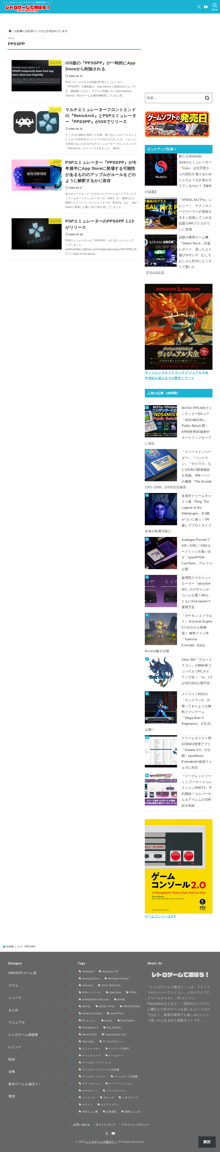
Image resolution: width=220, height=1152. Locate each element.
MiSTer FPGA (107, 1006)
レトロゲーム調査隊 (23, 1034)
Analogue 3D (110, 971)
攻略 (11, 1071)
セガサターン (90, 1090)
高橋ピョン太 (133, 1111)
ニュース (14, 997)
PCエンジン (89, 1020)
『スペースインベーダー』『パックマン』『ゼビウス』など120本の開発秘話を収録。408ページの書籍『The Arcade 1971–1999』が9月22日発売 (178, 469)
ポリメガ (108, 1097)
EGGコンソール (91, 992)
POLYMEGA (113, 1027)
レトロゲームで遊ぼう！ (101, 1141)
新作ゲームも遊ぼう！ (24, 1084)
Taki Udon (88, 1041)
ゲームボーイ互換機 (126, 1076)
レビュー (14, 1047)
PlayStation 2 (90, 1027)
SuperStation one (115, 1034)
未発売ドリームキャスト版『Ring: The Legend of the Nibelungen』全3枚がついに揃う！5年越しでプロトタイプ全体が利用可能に (178, 513)
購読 (207, 1142)
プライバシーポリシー (135, 1124)
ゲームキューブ (91, 1055)
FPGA (132, 992)
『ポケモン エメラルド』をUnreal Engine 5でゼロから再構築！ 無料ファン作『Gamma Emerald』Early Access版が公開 (178, 633)
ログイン (87, 1104)
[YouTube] (206, 7)
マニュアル (16, 1022)
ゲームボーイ (116, 1055)
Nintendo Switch (92, 1013)
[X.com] (199, 7)
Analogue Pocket (118, 978)
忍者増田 (111, 1111)
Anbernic (87, 985)
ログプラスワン (110, 1104)
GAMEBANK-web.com (95, 999)
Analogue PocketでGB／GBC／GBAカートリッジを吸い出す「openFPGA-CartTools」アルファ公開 (197, 554)
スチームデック (91, 1083)
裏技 (11, 1096)
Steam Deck (89, 1034)
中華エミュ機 (90, 1111)
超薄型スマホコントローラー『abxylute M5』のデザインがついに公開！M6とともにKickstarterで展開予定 (196, 592)
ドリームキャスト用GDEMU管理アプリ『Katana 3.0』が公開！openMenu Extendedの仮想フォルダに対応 (197, 752)
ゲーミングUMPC (119, 1048)
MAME (121, 999)
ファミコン (88, 1097)
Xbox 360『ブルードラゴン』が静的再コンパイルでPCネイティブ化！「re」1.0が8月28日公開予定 (197, 671)
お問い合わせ (81, 1124)
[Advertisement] (178, 57)
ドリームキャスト (116, 1090)
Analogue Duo (91, 978)
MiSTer (86, 1006)
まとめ (13, 1010)
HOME (10, 946)
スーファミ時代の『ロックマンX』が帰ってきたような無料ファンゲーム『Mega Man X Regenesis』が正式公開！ (178, 711)
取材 (11, 1059)
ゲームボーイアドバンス (96, 1062)
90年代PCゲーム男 (22, 973)
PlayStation (127, 1020)
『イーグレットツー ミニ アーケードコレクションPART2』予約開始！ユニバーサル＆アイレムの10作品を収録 (197, 790)
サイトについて (106, 1124)
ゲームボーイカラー (94, 1076)
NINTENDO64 (131, 1006)
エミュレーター (91, 1048)
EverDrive (115, 992)
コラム (13, 985)
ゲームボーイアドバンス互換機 (100, 1069)
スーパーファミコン (120, 1083)
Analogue (88, 971)
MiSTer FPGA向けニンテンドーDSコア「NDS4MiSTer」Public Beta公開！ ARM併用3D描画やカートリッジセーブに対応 (178, 425)
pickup (108, 1020)
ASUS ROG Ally (110, 985)
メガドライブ (130, 1097)
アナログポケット (113, 1041)
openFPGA (117, 1013)
